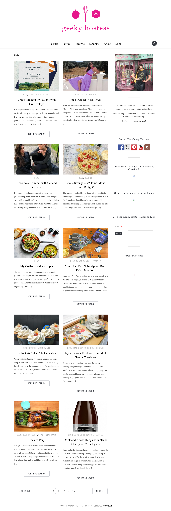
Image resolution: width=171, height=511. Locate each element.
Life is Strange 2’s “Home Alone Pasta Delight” (85, 185)
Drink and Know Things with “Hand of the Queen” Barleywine (86, 442)
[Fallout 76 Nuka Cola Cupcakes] (36, 329)
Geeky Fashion (88, 95)
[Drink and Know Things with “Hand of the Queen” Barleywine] (85, 416)
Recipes (53, 44)
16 (73, 491)
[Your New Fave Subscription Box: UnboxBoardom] (85, 242)
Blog (25, 95)
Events (47, 95)
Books (90, 348)
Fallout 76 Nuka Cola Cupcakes (37, 353)
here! (144, 121)
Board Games (83, 261)
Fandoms (94, 44)
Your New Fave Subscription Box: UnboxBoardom (85, 268)
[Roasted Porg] (36, 416)
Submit (119, 233)
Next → (100, 491)
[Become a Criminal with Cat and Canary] (36, 159)
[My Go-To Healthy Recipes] (36, 242)
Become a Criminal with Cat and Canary (37, 185)
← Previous (24, 491)
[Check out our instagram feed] (147, 147)
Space (41, 435)
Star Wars (51, 435)
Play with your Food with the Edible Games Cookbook (85, 355)
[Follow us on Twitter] (127, 147)
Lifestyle (80, 44)
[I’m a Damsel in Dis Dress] (85, 75)
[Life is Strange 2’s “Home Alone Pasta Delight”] (85, 159)
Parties (66, 44)
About (107, 44)
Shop (118, 44)
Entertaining (35, 95)
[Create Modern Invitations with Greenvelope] (36, 75)
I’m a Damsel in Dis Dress (85, 100)
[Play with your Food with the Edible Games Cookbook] (85, 329)
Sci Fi (34, 435)
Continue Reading (37, 134)
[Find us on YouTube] (141, 147)
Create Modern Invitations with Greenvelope (37, 102)
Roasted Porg (37, 440)
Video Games (44, 348)
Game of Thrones (83, 435)
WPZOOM (109, 506)
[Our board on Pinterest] (134, 147)
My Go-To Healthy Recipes (36, 266)
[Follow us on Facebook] (121, 147)
